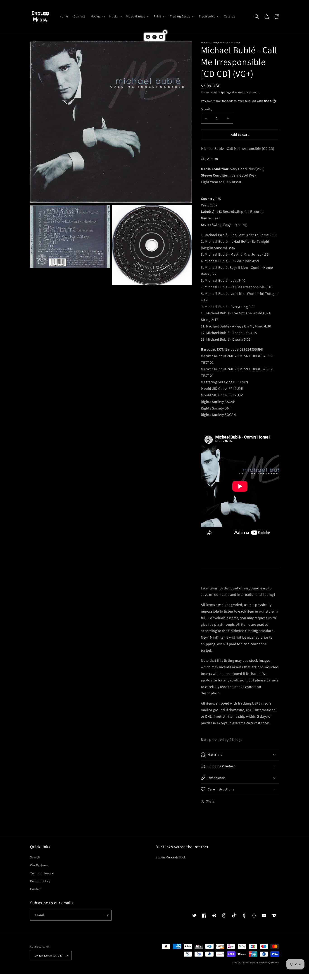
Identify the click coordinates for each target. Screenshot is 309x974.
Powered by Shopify (268, 962)
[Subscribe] (106, 915)
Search (35, 857)
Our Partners (39, 865)
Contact (36, 889)
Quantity (206, 109)
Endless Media (249, 962)
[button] (97, 16)
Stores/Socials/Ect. (170, 857)
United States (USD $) (48, 956)
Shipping (224, 92)
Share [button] (210, 801)
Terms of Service (42, 873)
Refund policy (40, 881)
